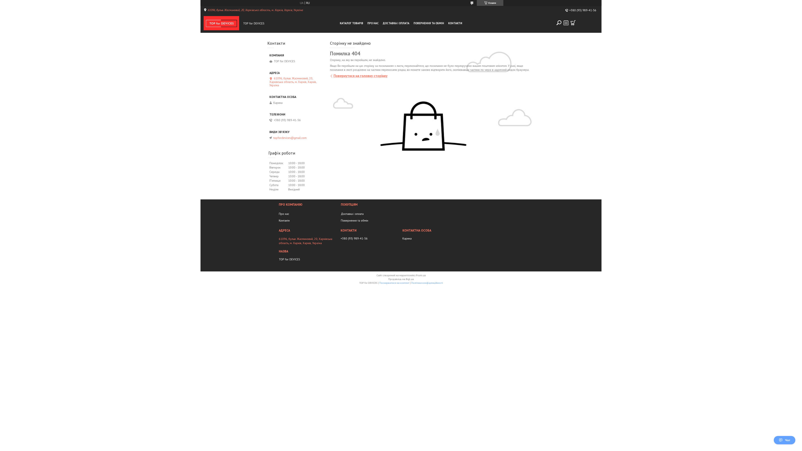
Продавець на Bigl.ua (401, 279)
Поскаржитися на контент (394, 282)
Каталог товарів (351, 23)
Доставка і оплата (396, 23)
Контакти (455, 23)
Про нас (373, 23)
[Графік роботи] (566, 22)
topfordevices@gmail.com (290, 137)
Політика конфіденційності (427, 282)
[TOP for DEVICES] (222, 23)
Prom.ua (421, 275)
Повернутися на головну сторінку (360, 75)
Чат (787, 440)
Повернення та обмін (429, 23)
